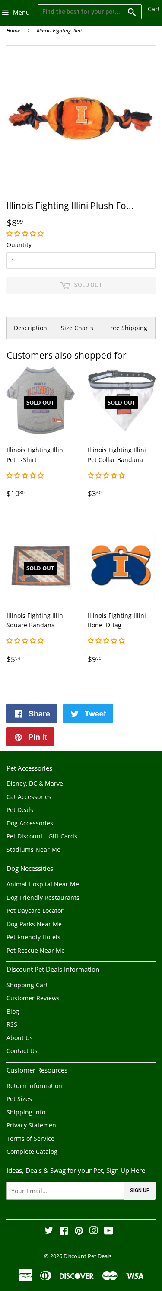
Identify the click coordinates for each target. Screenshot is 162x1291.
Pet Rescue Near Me (35, 950)
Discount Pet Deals (87, 1256)
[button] (25, 233)
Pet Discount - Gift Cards (41, 836)
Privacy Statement (32, 1125)
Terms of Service (30, 1138)
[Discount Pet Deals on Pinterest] (78, 1231)
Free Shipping (127, 328)
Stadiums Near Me (33, 849)
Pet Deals (19, 810)
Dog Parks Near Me (34, 924)
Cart (154, 9)
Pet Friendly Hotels (33, 937)
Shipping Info (25, 1112)
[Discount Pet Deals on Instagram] (93, 1231)
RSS (11, 1024)
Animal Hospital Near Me (42, 884)
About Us (19, 1038)
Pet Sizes (19, 1099)
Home (13, 30)
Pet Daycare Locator (35, 910)
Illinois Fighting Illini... (61, 30)
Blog (12, 1011)
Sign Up (140, 1191)
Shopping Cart (27, 985)
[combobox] (90, 11)
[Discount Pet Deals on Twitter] (48, 1231)
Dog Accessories (29, 823)
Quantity (19, 245)
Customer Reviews (33, 998)
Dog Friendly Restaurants (42, 897)
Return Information (34, 1086)
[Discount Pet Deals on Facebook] (63, 1231)
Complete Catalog (31, 1151)
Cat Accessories (28, 797)
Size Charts (77, 328)
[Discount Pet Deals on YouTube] (108, 1231)
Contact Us (22, 1051)
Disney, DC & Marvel (35, 783)
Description (30, 328)
